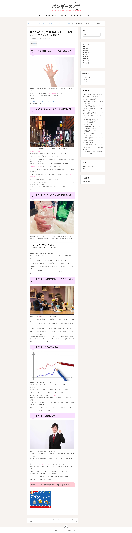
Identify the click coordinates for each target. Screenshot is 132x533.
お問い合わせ (87, 77)
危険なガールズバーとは (57, 15)
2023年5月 (86, 52)
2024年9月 (86, 50)
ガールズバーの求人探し (44, 15)
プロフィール (87, 81)
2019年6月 (86, 56)
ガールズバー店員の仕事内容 (71, 15)
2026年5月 (86, 48)
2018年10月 (86, 62)
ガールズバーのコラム (89, 168)
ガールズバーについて (50, 38)
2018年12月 (86, 58)
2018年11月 (86, 60)
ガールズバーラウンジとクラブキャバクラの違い (42, 101)
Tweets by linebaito (87, 181)
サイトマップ (87, 79)
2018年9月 (86, 63)
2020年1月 (86, 54)
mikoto (40, 38)
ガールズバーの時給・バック (86, 15)
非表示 (34, 43)
